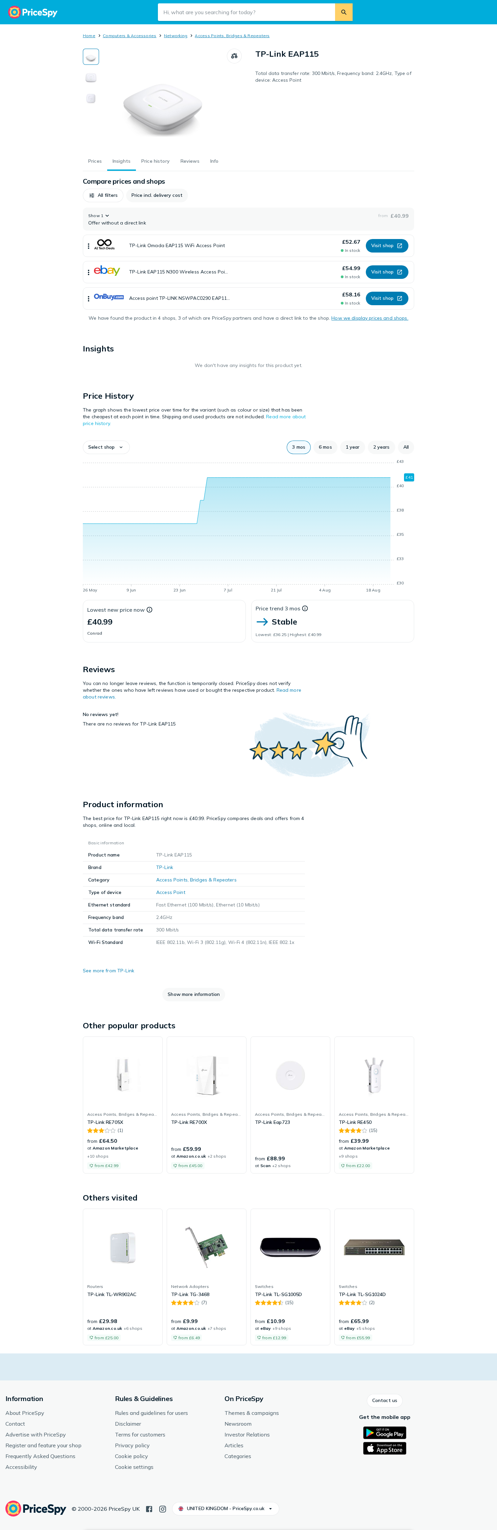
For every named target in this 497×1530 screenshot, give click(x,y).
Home (89, 35)
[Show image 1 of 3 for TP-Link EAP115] (91, 57)
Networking (175, 35)
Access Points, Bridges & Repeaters (232, 35)
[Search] (344, 12)
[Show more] (88, 246)
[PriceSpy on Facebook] (149, 1508)
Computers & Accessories (130, 35)
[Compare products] (234, 56)
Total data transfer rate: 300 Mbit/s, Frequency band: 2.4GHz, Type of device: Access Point (333, 76)
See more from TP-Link (108, 971)
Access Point (170, 892)
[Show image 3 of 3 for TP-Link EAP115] (91, 98)
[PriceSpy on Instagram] (163, 1508)
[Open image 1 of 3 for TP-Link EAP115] (163, 99)
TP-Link (164, 867)
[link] (123, 1104)
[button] (103, 195)
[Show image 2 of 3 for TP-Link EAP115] (91, 78)
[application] (248, 527)
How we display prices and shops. (369, 318)
